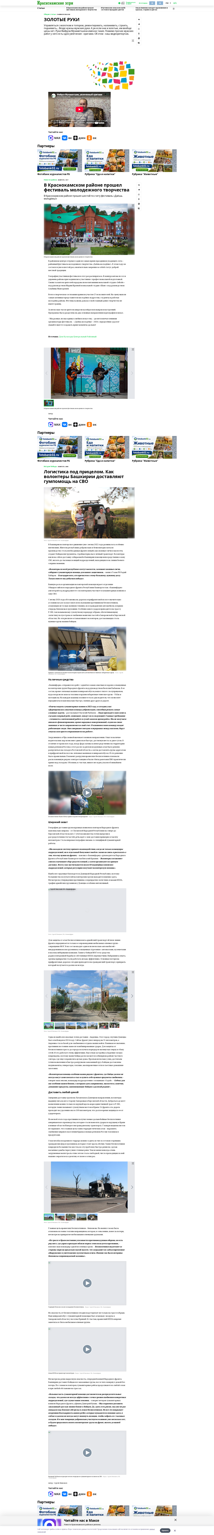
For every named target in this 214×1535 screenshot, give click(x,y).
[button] (132, 996)
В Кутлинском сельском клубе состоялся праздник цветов (113, 9)
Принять (165, 1530)
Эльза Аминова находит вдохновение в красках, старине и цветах (152, 9)
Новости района (50, 180)
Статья (40, 8)
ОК (160, 3)
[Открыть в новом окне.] (54, 137)
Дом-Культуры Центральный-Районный (78, 336)
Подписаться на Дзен (130, 3)
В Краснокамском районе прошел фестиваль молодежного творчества (81, 9)
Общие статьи (50, 14)
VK (152, 3)
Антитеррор (143, 3)
